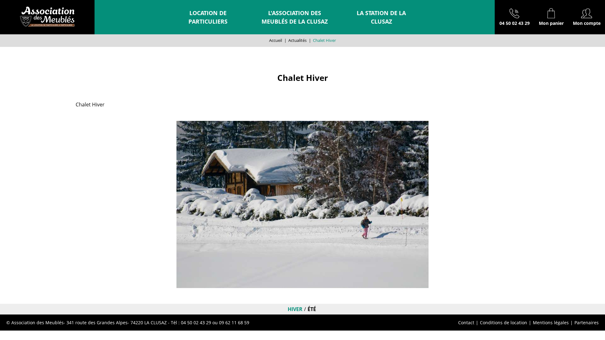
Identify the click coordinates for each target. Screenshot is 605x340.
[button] (551, 17)
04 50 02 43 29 (514, 23)
